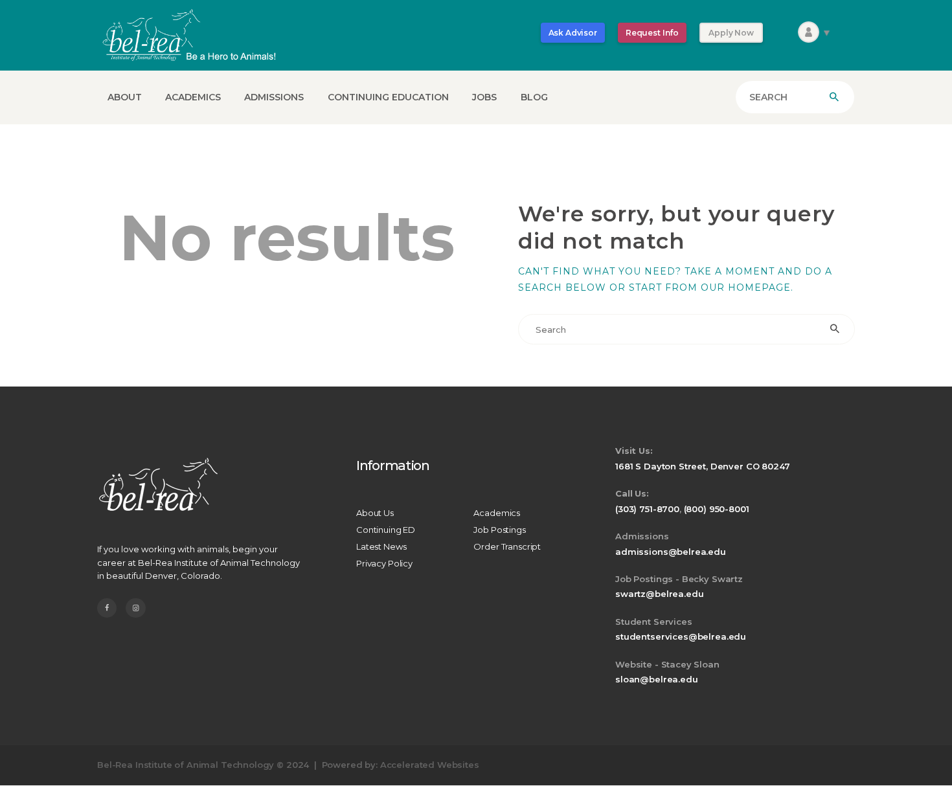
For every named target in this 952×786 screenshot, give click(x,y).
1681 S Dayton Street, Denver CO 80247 (702, 466)
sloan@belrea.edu (656, 679)
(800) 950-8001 (716, 509)
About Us (375, 513)
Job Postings (499, 529)
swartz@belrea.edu (659, 594)
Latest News (381, 546)
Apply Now (731, 33)
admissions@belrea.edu (670, 551)
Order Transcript (507, 546)
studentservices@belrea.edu (680, 636)
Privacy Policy (384, 563)
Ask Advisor (573, 33)
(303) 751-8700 (647, 509)
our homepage (746, 287)
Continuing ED (385, 529)
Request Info (652, 33)
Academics (496, 513)
